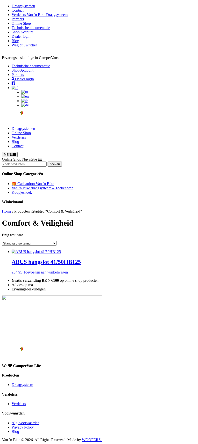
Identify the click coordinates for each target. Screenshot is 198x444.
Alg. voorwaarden (25, 423)
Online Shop (21, 23)
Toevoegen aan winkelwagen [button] (45, 272)
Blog (15, 41)
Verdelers (19, 137)
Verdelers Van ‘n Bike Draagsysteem (40, 15)
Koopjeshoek (22, 192)
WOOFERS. (92, 440)
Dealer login (21, 36)
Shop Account (22, 32)
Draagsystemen (23, 6)
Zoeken (55, 164)
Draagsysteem (22, 385)
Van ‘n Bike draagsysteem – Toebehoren (42, 188)
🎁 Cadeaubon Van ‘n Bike (33, 184)
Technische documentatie (31, 28)
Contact (17, 10)
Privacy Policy (23, 427)
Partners (18, 19)
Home (6, 211)
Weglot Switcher (24, 45)
